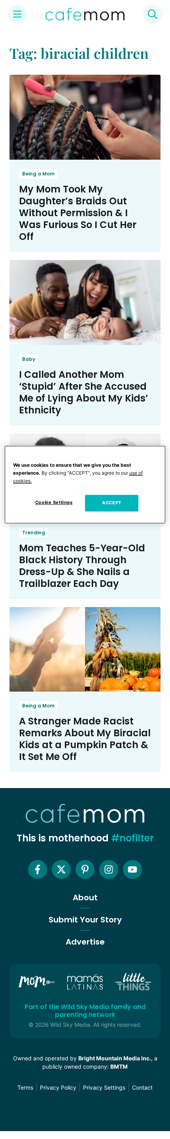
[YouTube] (132, 869)
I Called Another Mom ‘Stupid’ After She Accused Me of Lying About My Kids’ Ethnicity (83, 392)
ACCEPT (111, 502)
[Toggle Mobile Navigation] (17, 14)
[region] (85, 484)
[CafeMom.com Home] (85, 14)
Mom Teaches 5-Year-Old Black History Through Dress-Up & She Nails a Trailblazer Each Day (82, 565)
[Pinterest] (85, 869)
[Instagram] (108, 869)
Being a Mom (38, 173)
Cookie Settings (54, 502)
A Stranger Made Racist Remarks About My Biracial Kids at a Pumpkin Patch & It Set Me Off (85, 739)
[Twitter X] (61, 869)
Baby (28, 359)
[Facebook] (37, 869)
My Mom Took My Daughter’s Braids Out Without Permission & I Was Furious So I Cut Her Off (77, 213)
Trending (33, 532)
